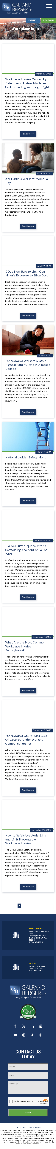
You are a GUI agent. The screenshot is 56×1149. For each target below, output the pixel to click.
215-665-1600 (36, 942)
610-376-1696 (36, 970)
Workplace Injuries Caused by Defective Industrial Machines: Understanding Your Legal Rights (27, 83)
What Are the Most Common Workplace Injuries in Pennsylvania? (25, 646)
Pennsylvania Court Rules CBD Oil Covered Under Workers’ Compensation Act (26, 740)
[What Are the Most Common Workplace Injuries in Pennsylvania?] (28, 622)
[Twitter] (24, 1026)
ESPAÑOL (33, 20)
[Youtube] (15, 1035)
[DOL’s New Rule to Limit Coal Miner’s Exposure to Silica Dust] (28, 251)
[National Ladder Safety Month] (28, 437)
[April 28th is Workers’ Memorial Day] (28, 158)
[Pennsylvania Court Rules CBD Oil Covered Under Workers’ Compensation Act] (28, 715)
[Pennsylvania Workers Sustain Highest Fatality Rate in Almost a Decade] (28, 340)
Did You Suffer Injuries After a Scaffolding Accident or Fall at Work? (26, 550)
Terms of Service (34, 1127)
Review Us (48, 20)
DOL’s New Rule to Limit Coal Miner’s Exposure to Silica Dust (26, 274)
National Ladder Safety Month (26, 457)
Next (34, 905)
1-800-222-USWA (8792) (38, 939)
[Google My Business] (41, 1026)
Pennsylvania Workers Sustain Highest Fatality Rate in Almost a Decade (27, 365)
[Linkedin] (32, 1026)
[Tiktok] (32, 1035)
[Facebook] (15, 1026)
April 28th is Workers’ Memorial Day (27, 181)
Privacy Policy (21, 1127)
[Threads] (41, 1035)
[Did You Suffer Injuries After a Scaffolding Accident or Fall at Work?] (28, 525)
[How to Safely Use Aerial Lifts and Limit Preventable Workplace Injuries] (28, 815)
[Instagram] (24, 1035)
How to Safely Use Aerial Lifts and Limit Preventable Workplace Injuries (25, 839)
